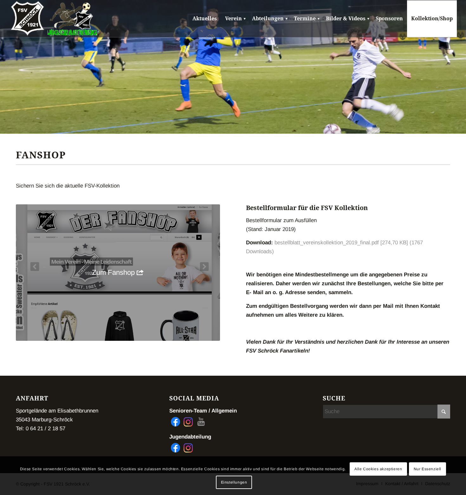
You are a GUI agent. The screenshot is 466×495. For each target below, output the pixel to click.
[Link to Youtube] (200, 421)
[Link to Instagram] (188, 421)
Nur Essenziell (427, 469)
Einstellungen (234, 482)
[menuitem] (204, 18)
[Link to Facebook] (175, 421)
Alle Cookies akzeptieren (378, 469)
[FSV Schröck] (27, 18)
